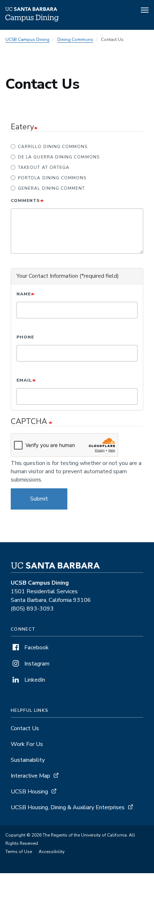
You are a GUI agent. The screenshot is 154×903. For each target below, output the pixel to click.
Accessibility (51, 851)
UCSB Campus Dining (27, 39)
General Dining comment (51, 188)
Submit (39, 499)
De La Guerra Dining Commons (59, 157)
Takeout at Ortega (43, 167)
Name (23, 294)
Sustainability (28, 760)
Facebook (36, 647)
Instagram (36, 664)
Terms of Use (18, 851)
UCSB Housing (29, 792)
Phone (25, 337)
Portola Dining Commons (52, 178)
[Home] (32, 20)
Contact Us (25, 728)
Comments (25, 200)
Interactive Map (30, 776)
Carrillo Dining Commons (53, 146)
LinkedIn (34, 680)
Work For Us (27, 744)
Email (24, 380)
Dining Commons (75, 39)
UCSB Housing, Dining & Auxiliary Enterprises (68, 807)
